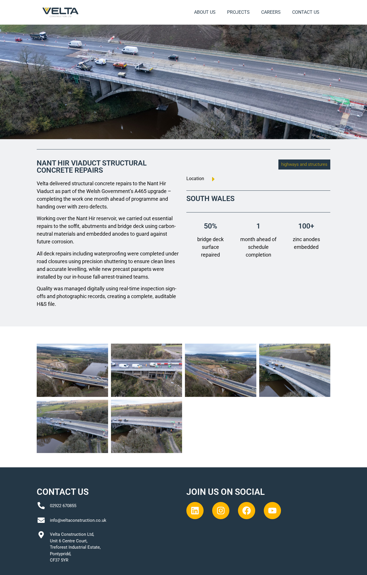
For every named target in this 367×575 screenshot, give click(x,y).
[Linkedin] (195, 510)
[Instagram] (220, 510)
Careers (271, 12)
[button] (304, 164)
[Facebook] (246, 510)
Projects (238, 12)
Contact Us (305, 12)
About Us (205, 12)
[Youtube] (272, 510)
